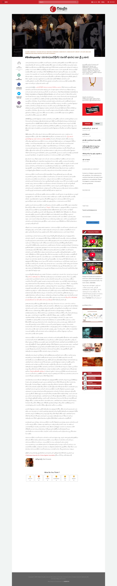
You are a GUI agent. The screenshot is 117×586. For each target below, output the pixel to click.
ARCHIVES (112, 2)
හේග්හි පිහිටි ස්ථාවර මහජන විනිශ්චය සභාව (48, 87)
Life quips (82, 52)
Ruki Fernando (19, 67)
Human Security (71, 52)
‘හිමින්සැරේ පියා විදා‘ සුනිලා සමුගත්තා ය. (92, 153)
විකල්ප (48, 207)
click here (92, 283)
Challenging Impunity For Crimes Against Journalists (40, 455)
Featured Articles (41, 52)
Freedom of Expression (52, 52)
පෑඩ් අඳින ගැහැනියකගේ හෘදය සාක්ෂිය (91, 140)
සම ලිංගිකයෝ (85, 134)
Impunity (77, 52)
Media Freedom (38, 53)
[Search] (76, 2)
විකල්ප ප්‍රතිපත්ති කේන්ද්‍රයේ (37, 371)
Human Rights (62, 52)
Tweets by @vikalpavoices (89, 210)
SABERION (66, 581)
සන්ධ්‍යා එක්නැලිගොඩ (34, 277)
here (86, 181)
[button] (58, 35)
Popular (87, 123)
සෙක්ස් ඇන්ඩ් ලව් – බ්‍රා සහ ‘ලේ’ (90, 128)
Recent (98, 123)
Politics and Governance (48, 53)
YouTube (88, 298)
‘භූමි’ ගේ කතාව (86, 159)
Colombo (27, 52)
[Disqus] (52, 505)
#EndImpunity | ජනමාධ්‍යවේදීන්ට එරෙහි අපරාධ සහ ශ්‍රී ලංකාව (57, 57)
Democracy (33, 52)
